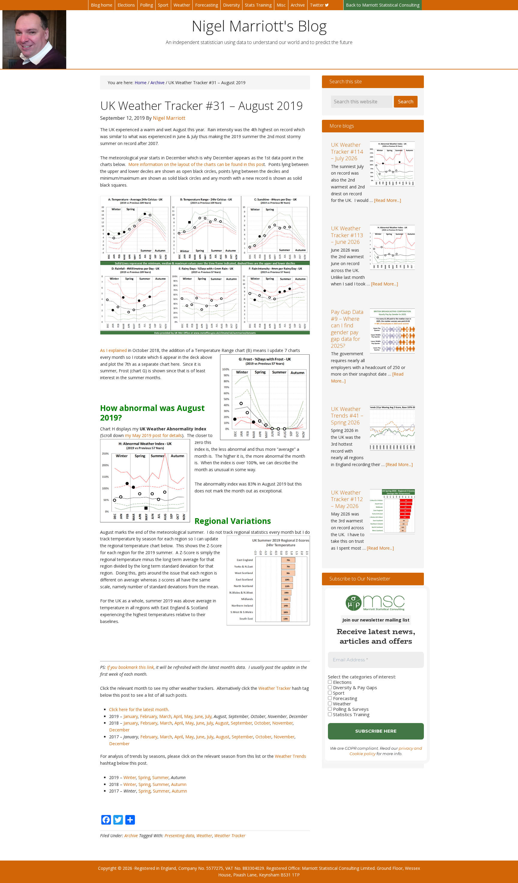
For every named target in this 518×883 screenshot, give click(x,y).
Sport (338, 692)
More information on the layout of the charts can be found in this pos (195, 164)
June (199, 716)
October (262, 723)
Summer (160, 777)
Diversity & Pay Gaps (354, 687)
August (222, 723)
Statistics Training (351, 714)
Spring (144, 777)
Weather (204, 835)
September (241, 723)
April (178, 716)
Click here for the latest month (138, 709)
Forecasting (344, 698)
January (131, 716)
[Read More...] (387, 200)
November (282, 723)
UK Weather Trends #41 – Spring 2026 (347, 415)
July (208, 716)
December (119, 730)
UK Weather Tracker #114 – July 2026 (347, 151)
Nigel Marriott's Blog (259, 26)
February (148, 716)
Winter (130, 777)
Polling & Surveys (350, 709)
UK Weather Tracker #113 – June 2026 (347, 235)
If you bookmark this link (130, 667)
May (188, 716)
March (165, 716)
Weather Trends (290, 756)
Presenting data (179, 835)
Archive (131, 835)
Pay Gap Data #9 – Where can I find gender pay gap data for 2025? (347, 328)
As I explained (113, 350)
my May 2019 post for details (153, 435)
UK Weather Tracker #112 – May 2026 (347, 499)
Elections (342, 682)
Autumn (178, 784)
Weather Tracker (274, 688)
